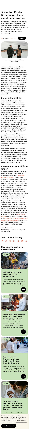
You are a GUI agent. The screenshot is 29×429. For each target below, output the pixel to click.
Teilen (21, 38)
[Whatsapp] (6, 241)
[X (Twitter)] (10, 241)
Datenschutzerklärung (21, 422)
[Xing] (18, 241)
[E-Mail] (22, 241)
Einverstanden (10, 426)
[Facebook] (2, 241)
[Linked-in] (14, 241)
